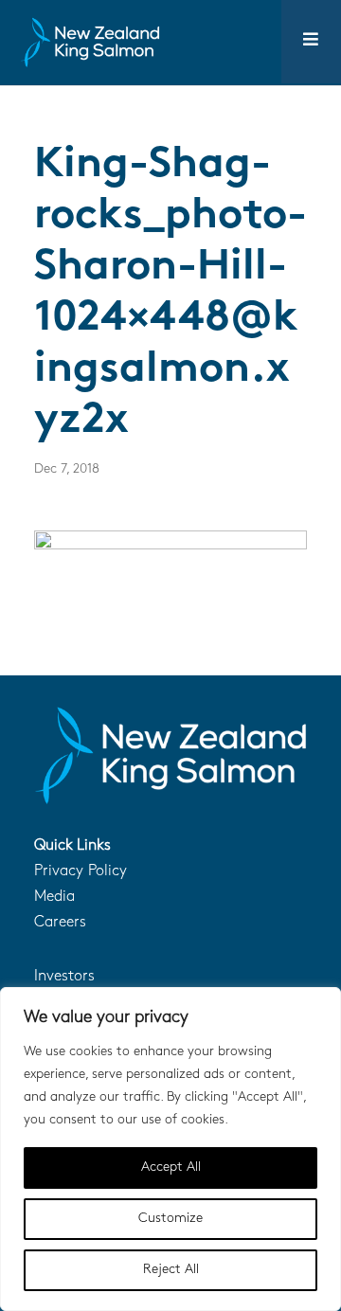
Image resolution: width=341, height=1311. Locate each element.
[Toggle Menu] (311, 41)
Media (54, 897)
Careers (60, 922)
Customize (170, 1219)
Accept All (171, 1167)
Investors (64, 976)
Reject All (171, 1270)
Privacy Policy (80, 871)
